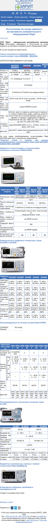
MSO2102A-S (22, 191)
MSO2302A (39, 192)
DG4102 (36, 277)
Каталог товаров (7, 17)
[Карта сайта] (21, 13)
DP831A (36, 347)
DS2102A (17, 189)
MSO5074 (15, 67)
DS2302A (39, 189)
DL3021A (25, 426)
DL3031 (34, 426)
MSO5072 (15, 65)
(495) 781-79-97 (26, 1)
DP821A (27, 347)
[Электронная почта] (19, 507)
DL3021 (16, 426)
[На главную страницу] (24, 7)
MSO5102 (27, 65)
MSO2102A (16, 192)
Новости (38, 20)
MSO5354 (45, 65)
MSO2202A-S (34, 191)
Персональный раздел (26, 24)
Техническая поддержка (25, 20)
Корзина (33, 13)
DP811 (13, 347)
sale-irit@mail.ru (32, 520)
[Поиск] (25, 13)
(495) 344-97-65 (11, 516)
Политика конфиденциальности (31, 521)
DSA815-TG (22, 466)
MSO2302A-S (45, 191)
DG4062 (28, 277)
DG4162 (44, 277)
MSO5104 (33, 56)
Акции (3, 24)
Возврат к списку (6, 502)
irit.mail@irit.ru (24, 3)
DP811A (18, 347)
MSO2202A (28, 192)
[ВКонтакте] (12, 507)
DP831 (32, 347)
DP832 (41, 347)
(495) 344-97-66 (24, 516)
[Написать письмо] (17, 13)
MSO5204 (37, 65)
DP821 (22, 347)
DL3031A (43, 426)
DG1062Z (20, 277)
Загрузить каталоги (8, 20)
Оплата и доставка (21, 17)
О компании (11, 24)
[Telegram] (15, 507)
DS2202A (28, 189)
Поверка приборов (36, 17)
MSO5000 (24, 56)
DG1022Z (12, 277)
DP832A (46, 347)
